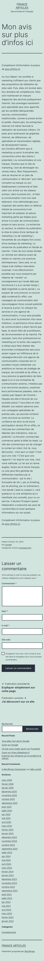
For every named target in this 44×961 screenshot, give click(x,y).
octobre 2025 (8, 799)
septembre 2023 (9, 891)
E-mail (5, 625)
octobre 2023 (8, 887)
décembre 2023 (9, 879)
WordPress (29, 951)
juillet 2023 (7, 898)
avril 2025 (6, 822)
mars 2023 (7, 913)
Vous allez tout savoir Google (15, 741)
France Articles (14, 945)
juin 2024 (6, 856)
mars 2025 (7, 826)
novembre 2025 (9, 795)
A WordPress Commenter (14, 769)
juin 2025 (6, 814)
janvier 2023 (8, 921)
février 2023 (7, 917)
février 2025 (7, 830)
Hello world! (35, 769)
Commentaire (9, 583)
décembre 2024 (9, 837)
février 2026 (7, 784)
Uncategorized (25, 548)
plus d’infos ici (12, 69)
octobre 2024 (8, 845)
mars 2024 (7, 868)
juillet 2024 (7, 852)
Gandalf (8, 545)
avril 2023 (6, 910)
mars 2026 (7, 780)
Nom (5, 611)
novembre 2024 (9, 841)
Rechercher (7, 724)
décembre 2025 (9, 791)
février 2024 (8, 871)
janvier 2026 (8, 788)
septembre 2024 (10, 849)
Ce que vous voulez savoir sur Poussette (21, 749)
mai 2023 (6, 906)
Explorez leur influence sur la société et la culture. (21, 757)
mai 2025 (6, 818)
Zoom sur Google (10, 745)
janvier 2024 (8, 875)
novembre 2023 (9, 883)
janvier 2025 (8, 833)
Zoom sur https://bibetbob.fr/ (16, 752)
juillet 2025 (7, 810)
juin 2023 (6, 902)
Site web (6, 639)
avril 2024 (6, 864)
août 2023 (7, 894)
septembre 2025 (9, 803)
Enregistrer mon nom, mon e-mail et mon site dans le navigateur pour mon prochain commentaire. (24, 657)
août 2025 (7, 807)
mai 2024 (6, 860)
